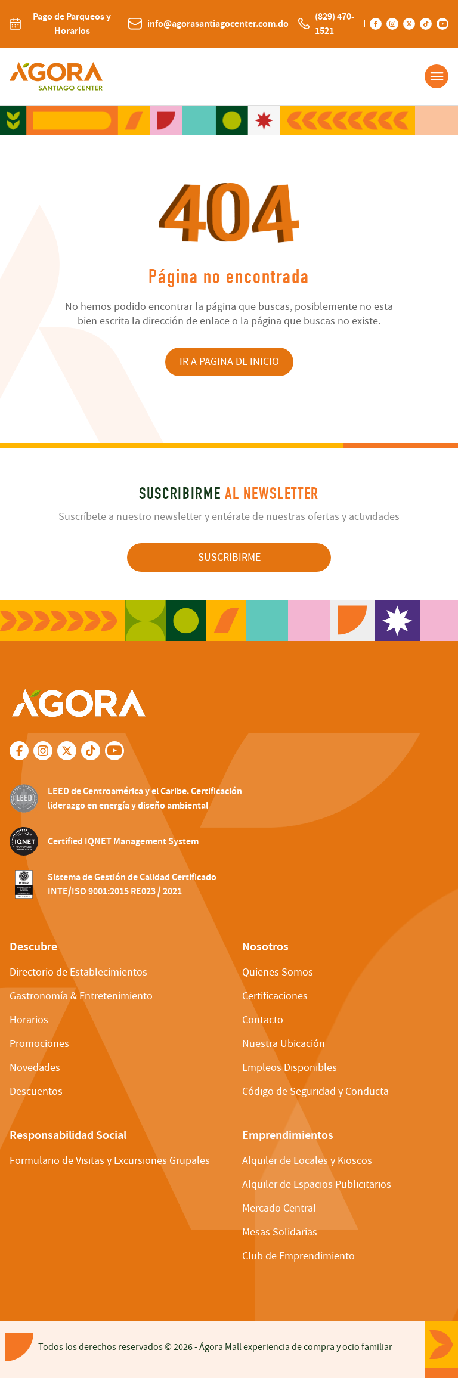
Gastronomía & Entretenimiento (81, 996)
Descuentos (36, 1091)
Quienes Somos (277, 972)
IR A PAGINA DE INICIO (229, 362)
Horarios (29, 1020)
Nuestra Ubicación (283, 1044)
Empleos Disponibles (289, 1067)
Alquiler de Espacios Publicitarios (316, 1184)
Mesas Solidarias (279, 1232)
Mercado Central (279, 1208)
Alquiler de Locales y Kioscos (307, 1161)
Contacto (262, 1020)
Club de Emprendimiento (298, 1256)
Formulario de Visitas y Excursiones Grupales (110, 1161)
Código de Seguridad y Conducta (315, 1091)
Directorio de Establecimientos (78, 972)
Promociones (39, 1044)
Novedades (35, 1067)
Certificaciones (275, 996)
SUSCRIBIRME (229, 557)
